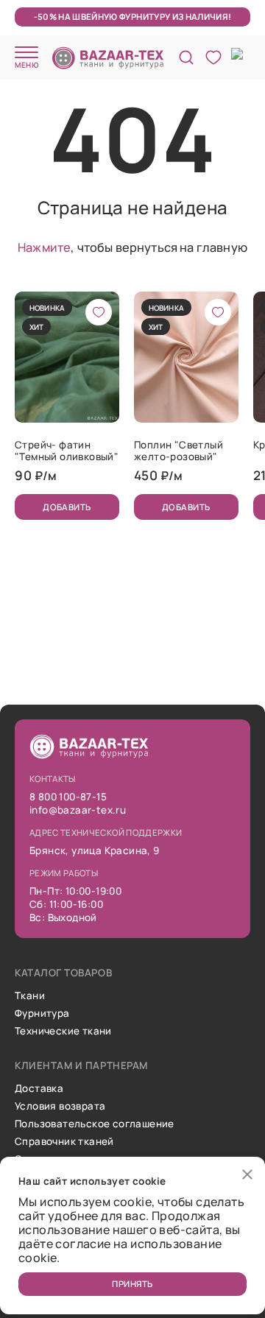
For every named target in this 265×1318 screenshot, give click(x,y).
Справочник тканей (64, 1141)
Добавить (67, 506)
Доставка (39, 1088)
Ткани (30, 995)
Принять (132, 1283)
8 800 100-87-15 (68, 797)
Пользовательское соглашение (94, 1124)
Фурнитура (42, 1013)
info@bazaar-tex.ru (77, 810)
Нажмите (44, 247)
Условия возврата (60, 1106)
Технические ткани (63, 1031)
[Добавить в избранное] (98, 312)
